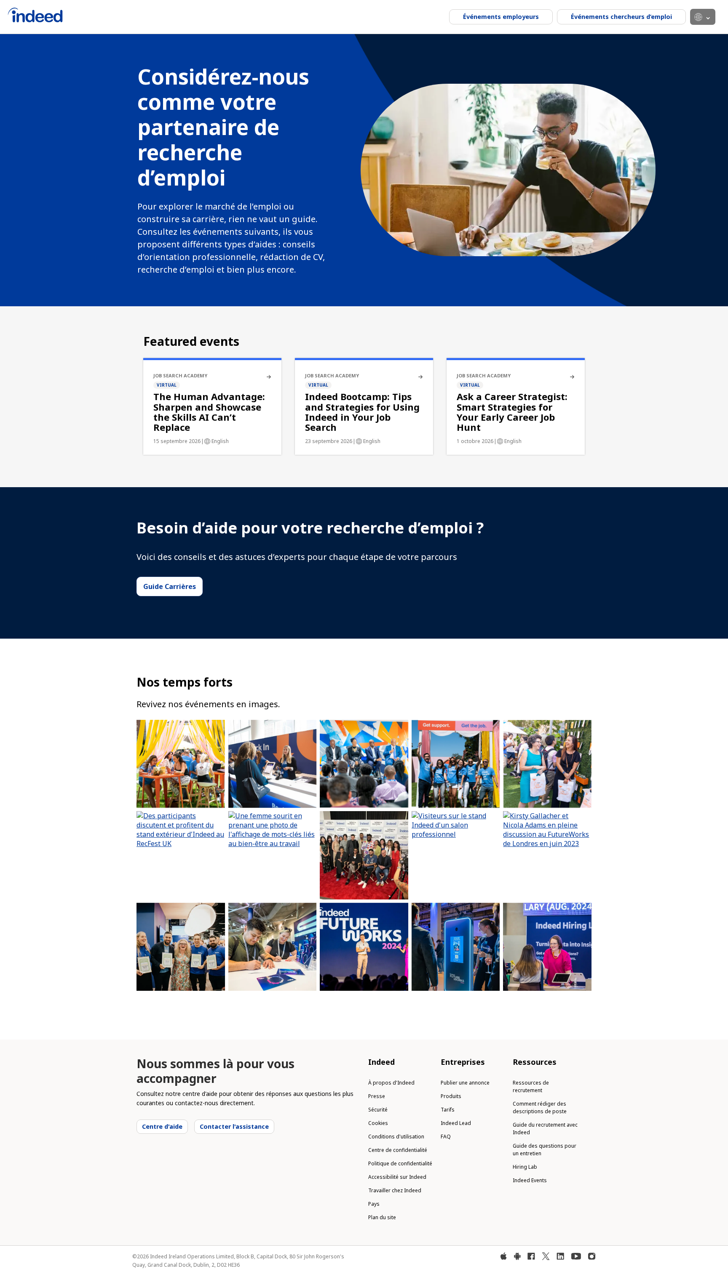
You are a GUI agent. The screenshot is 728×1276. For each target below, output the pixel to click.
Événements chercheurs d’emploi (621, 17)
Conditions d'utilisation (396, 1136)
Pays (374, 1203)
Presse (376, 1096)
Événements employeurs (501, 17)
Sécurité (378, 1109)
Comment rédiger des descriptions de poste (540, 1107)
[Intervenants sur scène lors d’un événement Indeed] (364, 764)
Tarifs (448, 1109)
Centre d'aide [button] (162, 1126)
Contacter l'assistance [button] (234, 1126)
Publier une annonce (465, 1082)
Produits (451, 1096)
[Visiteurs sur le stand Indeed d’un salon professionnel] (456, 855)
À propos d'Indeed (391, 1082)
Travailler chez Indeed (394, 1190)
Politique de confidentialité (400, 1163)
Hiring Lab (525, 1166)
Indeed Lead (456, 1123)
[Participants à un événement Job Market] (180, 764)
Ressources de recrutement (531, 1086)
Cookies (378, 1123)
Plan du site (382, 1217)
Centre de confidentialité (397, 1150)
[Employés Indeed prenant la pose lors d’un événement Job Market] (456, 764)
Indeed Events (530, 1180)
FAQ (446, 1136)
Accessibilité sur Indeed (397, 1176)
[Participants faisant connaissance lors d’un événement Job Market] (547, 764)
